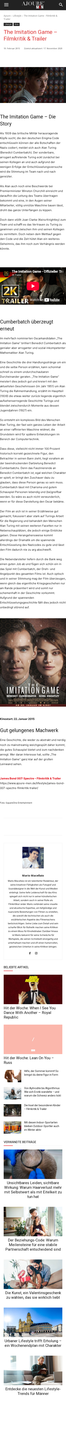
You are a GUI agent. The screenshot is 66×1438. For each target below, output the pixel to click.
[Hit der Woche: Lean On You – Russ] (33, 1039)
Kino (17, 24)
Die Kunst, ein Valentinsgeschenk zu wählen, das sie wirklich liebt (33, 1295)
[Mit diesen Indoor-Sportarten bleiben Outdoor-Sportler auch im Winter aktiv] (12, 1127)
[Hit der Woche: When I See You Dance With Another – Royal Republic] (33, 989)
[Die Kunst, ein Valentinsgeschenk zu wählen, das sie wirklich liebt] (33, 1274)
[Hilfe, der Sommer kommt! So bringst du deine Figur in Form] (12, 1076)
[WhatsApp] (33, 58)
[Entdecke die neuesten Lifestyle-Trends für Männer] (33, 1370)
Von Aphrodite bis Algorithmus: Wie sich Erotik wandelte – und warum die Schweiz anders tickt (42, 1092)
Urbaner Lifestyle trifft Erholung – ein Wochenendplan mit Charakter (33, 1343)
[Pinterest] (58, 58)
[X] (50, 58)
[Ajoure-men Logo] (33, 5)
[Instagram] (36, 952)
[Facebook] (41, 58)
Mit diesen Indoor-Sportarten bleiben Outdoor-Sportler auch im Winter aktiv (41, 1126)
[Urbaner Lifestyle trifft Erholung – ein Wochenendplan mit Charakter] (33, 1322)
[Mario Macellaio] (33, 857)
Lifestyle (17, 15)
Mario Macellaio (33, 875)
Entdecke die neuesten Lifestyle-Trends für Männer (33, 1391)
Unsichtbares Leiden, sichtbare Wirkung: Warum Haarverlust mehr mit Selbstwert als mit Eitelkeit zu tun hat (33, 1190)
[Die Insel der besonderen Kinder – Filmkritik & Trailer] (12, 1110)
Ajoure (7, 15)
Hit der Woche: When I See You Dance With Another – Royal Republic (30, 1012)
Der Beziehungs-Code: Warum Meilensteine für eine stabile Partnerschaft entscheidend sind (33, 1245)
